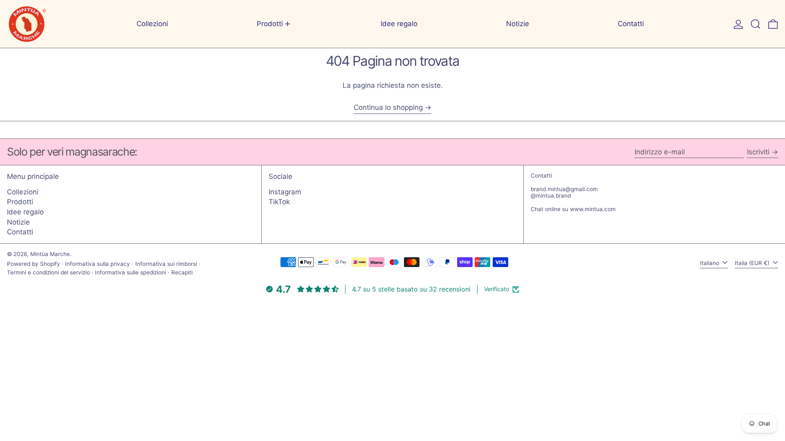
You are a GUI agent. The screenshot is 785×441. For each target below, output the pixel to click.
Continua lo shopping (388, 107)
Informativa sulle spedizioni (130, 272)
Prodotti (20, 202)
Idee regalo (25, 212)
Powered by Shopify (33, 264)
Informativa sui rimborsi (166, 264)
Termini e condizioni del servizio (48, 272)
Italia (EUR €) (753, 263)
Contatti (20, 232)
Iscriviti (758, 152)
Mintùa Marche (50, 254)
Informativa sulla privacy (97, 264)
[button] (755, 24)
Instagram (285, 192)
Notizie (18, 222)
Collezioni (22, 192)
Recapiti (182, 272)
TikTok (279, 202)
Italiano (710, 263)
